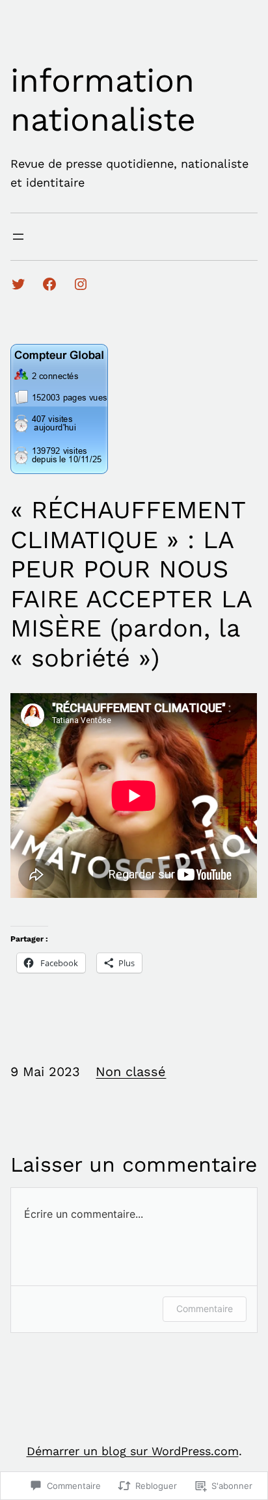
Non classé (131, 1071)
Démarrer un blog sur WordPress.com (133, 1451)
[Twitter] (18, 284)
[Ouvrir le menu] (18, 236)
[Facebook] (49, 284)
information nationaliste (103, 99)
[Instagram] (80, 284)
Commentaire (204, 1308)
